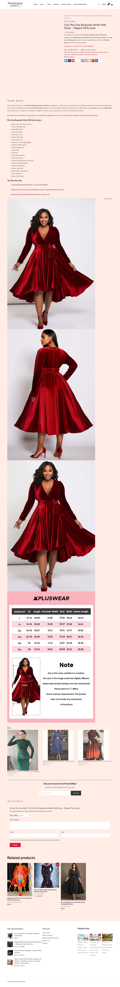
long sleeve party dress (97, 52)
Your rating (14, 815)
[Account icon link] (112, 4)
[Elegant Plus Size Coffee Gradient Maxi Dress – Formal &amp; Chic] (95, 745)
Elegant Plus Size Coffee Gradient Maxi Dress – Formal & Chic (31, 194)
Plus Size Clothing (74, 15)
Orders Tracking (47, 935)
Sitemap (44, 943)
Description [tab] (11, 101)
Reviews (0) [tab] (19, 101)
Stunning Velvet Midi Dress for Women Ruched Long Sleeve (23, 771)
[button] (44, 4)
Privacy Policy (66, 4)
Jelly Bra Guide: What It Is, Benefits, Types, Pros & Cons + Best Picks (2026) (83, 947)
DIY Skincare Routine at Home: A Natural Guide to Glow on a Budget (107, 947)
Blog (41, 4)
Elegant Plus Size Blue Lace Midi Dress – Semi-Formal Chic (58, 761)
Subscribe (76, 793)
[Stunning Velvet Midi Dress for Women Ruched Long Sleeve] (24, 750)
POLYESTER (27, 142)
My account (46, 932)
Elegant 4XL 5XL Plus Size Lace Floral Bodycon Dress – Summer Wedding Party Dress (38, 189)
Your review (15, 820)
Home (35, 4)
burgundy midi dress (72, 52)
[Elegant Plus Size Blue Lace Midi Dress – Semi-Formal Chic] (59, 745)
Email (63, 832)
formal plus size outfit (84, 52)
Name (12, 832)
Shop (49, 4)
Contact (56, 4)
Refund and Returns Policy (50, 938)
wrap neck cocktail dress (91, 54)
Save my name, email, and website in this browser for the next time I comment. (35, 840)
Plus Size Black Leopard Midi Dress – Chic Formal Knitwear (30, 184)
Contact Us (45, 940)
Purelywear (71, 57)
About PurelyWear (80, 4)
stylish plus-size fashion (77, 54)
